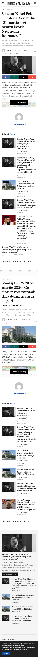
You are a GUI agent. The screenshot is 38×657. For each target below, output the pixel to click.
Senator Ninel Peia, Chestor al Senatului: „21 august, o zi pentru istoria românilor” (23, 618)
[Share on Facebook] (6, 77)
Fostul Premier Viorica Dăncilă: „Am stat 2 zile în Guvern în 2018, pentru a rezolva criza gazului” (26, 505)
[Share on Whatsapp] (14, 77)
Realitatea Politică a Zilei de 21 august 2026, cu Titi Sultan (25, 471)
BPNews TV (10, 279)
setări (27, 650)
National (9, 9)
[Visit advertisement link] (19, 368)
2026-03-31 (25, 50)
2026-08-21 (21, 177)
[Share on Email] (32, 77)
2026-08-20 (22, 243)
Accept (6, 653)
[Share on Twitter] (23, 77)
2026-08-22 (22, 154)
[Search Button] (35, 3)
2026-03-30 (26, 320)
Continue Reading (10, 574)
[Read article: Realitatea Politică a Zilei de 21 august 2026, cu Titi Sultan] (9, 473)
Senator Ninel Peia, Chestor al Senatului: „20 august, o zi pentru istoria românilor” (17, 249)
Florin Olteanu (13, 50)
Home (3, 9)
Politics (5, 139)
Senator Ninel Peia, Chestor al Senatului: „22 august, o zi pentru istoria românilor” (26, 144)
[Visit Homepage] (19, 3)
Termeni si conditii (8, 639)
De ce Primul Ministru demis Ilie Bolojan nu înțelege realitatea (23, 597)
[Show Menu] (3, 3)
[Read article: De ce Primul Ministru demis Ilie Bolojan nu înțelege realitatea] (9, 185)
